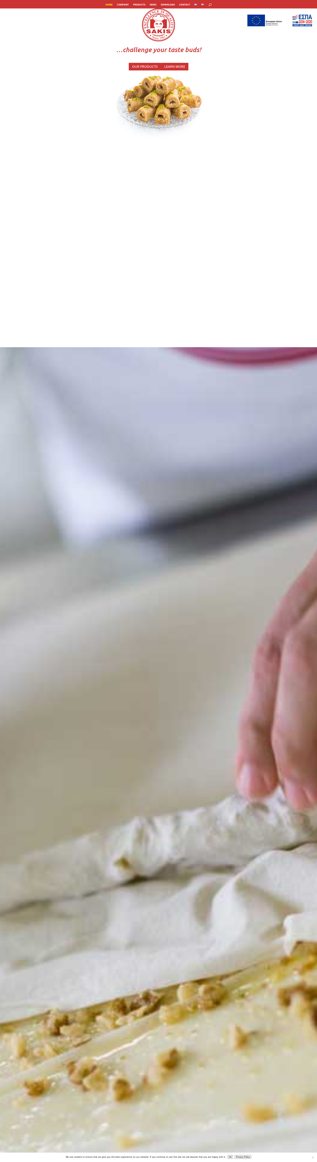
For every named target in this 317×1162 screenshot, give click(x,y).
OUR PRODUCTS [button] (145, 66)
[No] (313, 1157)
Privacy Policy (243, 1157)
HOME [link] (109, 4)
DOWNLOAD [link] (168, 4)
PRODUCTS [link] (139, 4)
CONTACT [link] (184, 4)
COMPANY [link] (123, 4)
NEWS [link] (153, 4)
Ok (230, 1157)
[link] (158, 1)
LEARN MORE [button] (174, 66)
